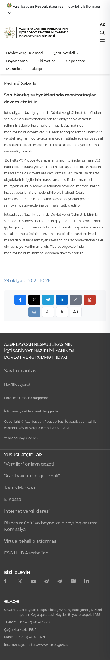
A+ (76, 311)
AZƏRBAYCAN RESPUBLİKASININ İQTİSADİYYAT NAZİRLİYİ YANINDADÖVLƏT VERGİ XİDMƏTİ (44, 32)
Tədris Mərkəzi (19, 487)
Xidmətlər (46, 61)
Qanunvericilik (65, 53)
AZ (102, 24)
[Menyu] (102, 41)
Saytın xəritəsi (21, 371)
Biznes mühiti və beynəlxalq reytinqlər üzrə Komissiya (51, 526)
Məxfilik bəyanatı (17, 384)
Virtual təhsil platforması (30, 541)
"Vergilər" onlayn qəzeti (29, 464)
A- (48, 312)
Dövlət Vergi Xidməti (24, 53)
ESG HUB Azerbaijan (26, 553)
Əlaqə (36, 68)
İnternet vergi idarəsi (27, 511)
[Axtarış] (102, 32)
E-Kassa (12, 499)
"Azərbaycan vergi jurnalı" (32, 475)
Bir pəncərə (75, 61)
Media (10, 83)
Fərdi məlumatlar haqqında (26, 398)
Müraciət (14, 68)
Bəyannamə (17, 61)
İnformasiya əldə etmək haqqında (31, 411)
